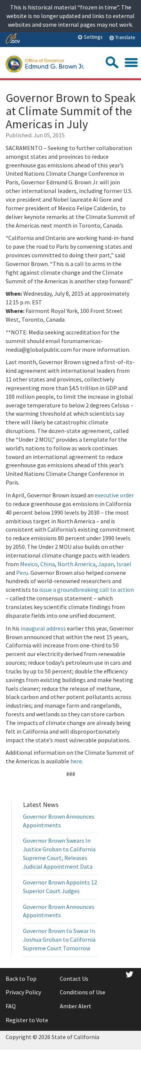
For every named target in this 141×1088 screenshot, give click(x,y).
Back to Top (21, 978)
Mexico (29, 564)
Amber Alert (75, 1006)
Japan (106, 564)
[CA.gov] (13, 39)
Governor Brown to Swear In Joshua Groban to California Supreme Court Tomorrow (59, 939)
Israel (124, 564)
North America (77, 564)
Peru (22, 572)
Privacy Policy (23, 992)
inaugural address (43, 628)
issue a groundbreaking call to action (86, 589)
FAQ (11, 1006)
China (47, 564)
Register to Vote (27, 1020)
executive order (114, 495)
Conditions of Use (82, 992)
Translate (124, 37)
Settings (93, 36)
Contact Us (74, 978)
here (76, 761)
